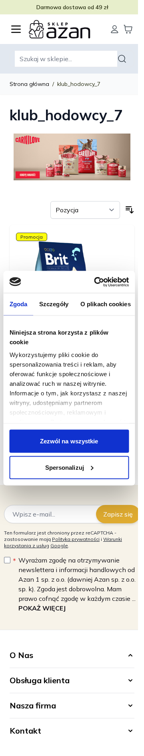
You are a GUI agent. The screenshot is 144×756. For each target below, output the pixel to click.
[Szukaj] (123, 59)
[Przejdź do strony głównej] (65, 29)
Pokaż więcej (42, 608)
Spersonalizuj (64, 467)
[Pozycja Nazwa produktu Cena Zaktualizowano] (85, 210)
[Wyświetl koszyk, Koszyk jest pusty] (128, 29)
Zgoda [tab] (18, 304)
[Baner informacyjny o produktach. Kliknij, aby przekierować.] (72, 156)
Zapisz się (118, 514)
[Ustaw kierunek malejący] (129, 210)
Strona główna (29, 84)
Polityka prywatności (76, 539)
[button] (72, 655)
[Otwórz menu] (16, 29)
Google (59, 546)
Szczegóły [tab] (53, 304)
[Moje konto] (114, 29)
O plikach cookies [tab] (105, 304)
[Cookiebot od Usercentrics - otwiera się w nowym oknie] (96, 282)
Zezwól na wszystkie (69, 441)
